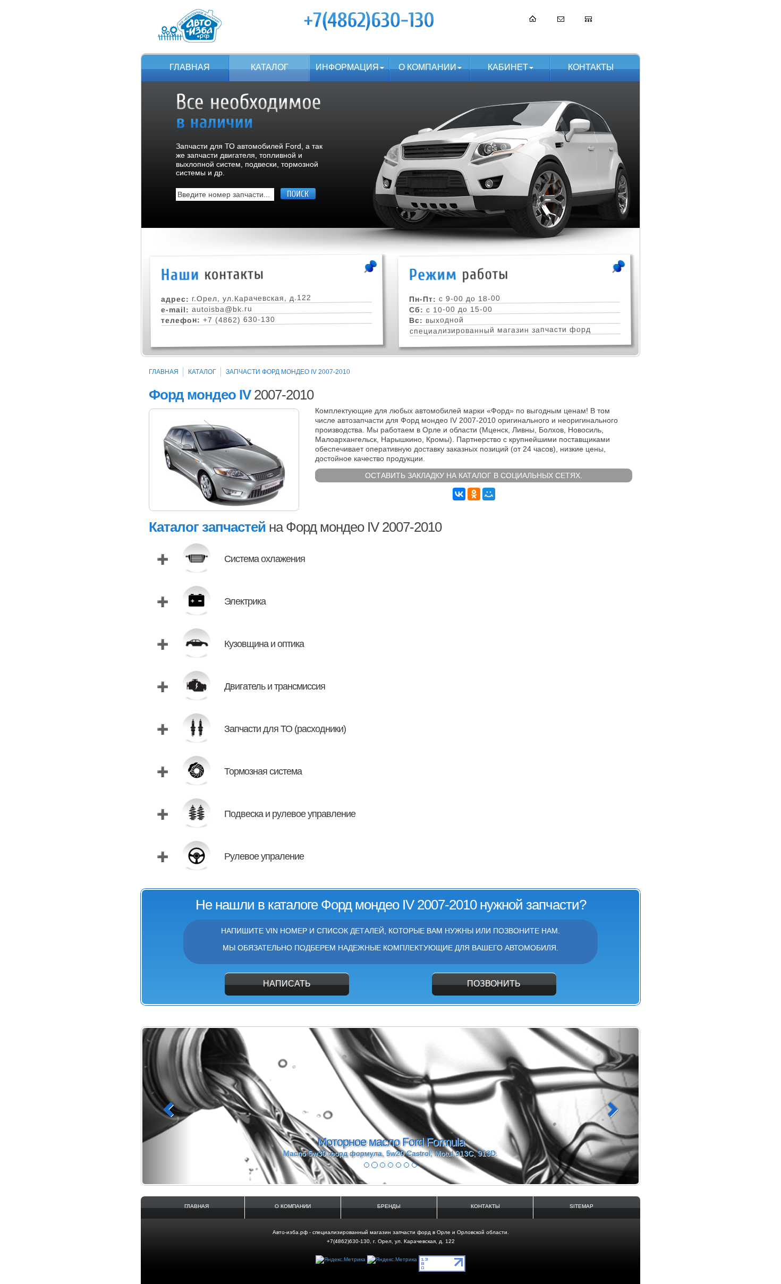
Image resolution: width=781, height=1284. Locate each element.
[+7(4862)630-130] (369, 20)
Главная (189, 67)
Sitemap (581, 1206)
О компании (427, 67)
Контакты (591, 67)
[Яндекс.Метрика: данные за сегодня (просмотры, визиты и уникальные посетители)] (341, 1259)
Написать (287, 983)
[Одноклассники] (474, 494)
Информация (347, 67)
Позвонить (494, 983)
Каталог (269, 67)
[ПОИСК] (298, 193)
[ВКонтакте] (459, 494)
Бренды (389, 1206)
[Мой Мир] (488, 494)
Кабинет (508, 67)
